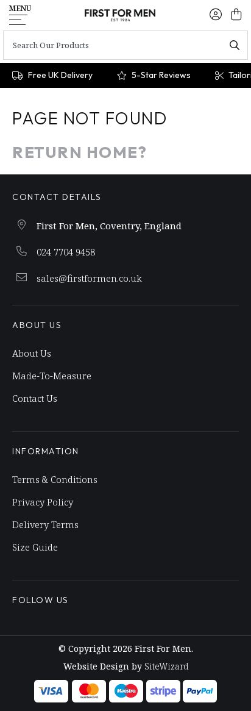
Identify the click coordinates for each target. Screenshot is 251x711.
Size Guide (35, 547)
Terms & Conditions (54, 479)
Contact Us (34, 398)
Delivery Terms (45, 524)
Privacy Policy (42, 502)
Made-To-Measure (51, 376)
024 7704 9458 (66, 252)
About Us (31, 353)
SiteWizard (166, 666)
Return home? (79, 152)
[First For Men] (120, 15)
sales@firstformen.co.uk (89, 278)
